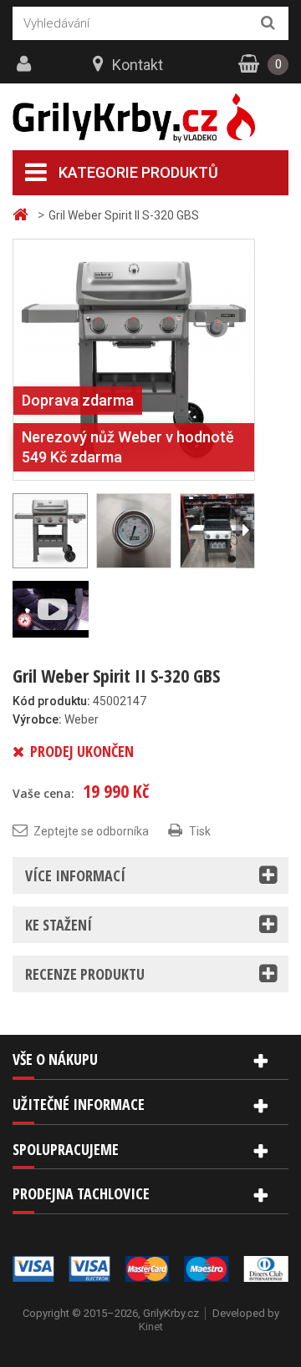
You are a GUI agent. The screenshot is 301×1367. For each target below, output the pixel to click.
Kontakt (137, 64)
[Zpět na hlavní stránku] (23, 214)
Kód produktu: (51, 701)
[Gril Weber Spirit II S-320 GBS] (134, 359)
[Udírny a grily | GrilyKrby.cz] (150, 118)
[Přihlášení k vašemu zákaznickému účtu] (26, 64)
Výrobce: (37, 719)
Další (245, 530)
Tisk (200, 831)
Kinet (151, 1326)
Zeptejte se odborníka (91, 831)
